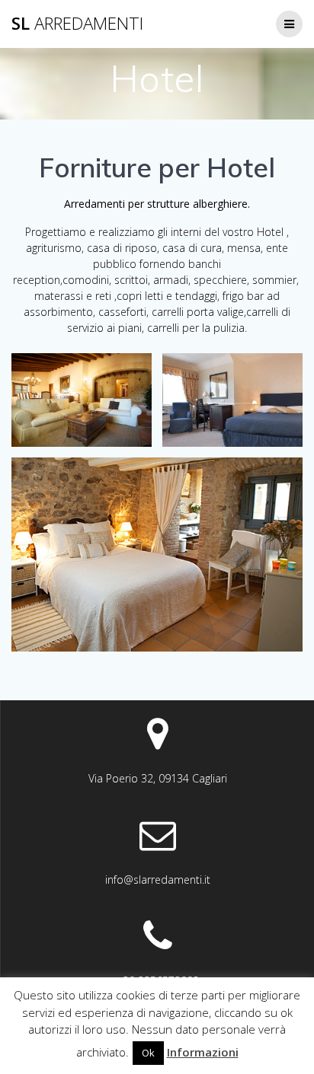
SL (77, 23)
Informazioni (203, 1052)
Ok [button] (148, 1053)
